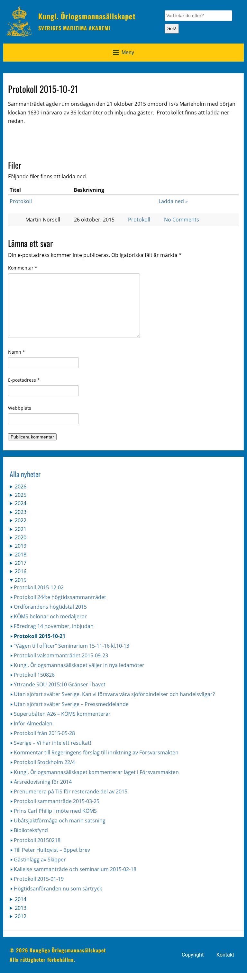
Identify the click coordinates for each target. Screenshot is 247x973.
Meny (128, 52)
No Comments (181, 219)
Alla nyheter (25, 474)
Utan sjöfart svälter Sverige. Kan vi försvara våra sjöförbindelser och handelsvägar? (114, 694)
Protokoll (21, 201)
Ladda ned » (173, 201)
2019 (20, 545)
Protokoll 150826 (34, 675)
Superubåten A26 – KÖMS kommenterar (62, 714)
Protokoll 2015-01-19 (39, 879)
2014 (20, 899)
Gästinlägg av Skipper (40, 859)
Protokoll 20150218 (37, 840)
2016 (20, 571)
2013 (20, 907)
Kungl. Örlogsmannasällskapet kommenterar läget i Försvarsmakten (96, 772)
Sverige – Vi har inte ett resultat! (52, 743)
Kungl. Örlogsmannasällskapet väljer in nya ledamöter (79, 665)
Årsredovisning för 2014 (43, 782)
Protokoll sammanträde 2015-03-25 (56, 801)
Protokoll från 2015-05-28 (44, 733)
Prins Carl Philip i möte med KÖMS (55, 811)
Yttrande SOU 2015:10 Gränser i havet (59, 684)
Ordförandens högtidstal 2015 (50, 607)
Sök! (171, 28)
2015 (20, 580)
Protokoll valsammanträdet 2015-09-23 (61, 655)
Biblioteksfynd (31, 830)
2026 (20, 486)
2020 (20, 537)
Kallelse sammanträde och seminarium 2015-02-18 (75, 869)
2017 (20, 562)
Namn (16, 352)
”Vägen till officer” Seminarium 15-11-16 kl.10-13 (71, 646)
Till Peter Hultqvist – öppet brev (52, 850)
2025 (20, 494)
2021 (20, 529)
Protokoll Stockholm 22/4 (44, 762)
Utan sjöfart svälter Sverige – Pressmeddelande (71, 704)
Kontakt (225, 955)
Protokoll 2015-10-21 (39, 636)
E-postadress (24, 380)
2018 (20, 554)
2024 (20, 503)
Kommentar (22, 268)
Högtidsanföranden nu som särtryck (58, 888)
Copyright (193, 955)
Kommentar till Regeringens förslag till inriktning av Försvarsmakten (96, 752)
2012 (20, 916)
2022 (20, 520)
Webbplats (19, 408)
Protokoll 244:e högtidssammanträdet (60, 597)
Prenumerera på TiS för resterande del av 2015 (70, 791)
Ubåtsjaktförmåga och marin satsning (59, 820)
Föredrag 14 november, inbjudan (54, 626)
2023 (20, 512)
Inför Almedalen (33, 723)
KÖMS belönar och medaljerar (50, 616)
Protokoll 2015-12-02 (39, 587)
